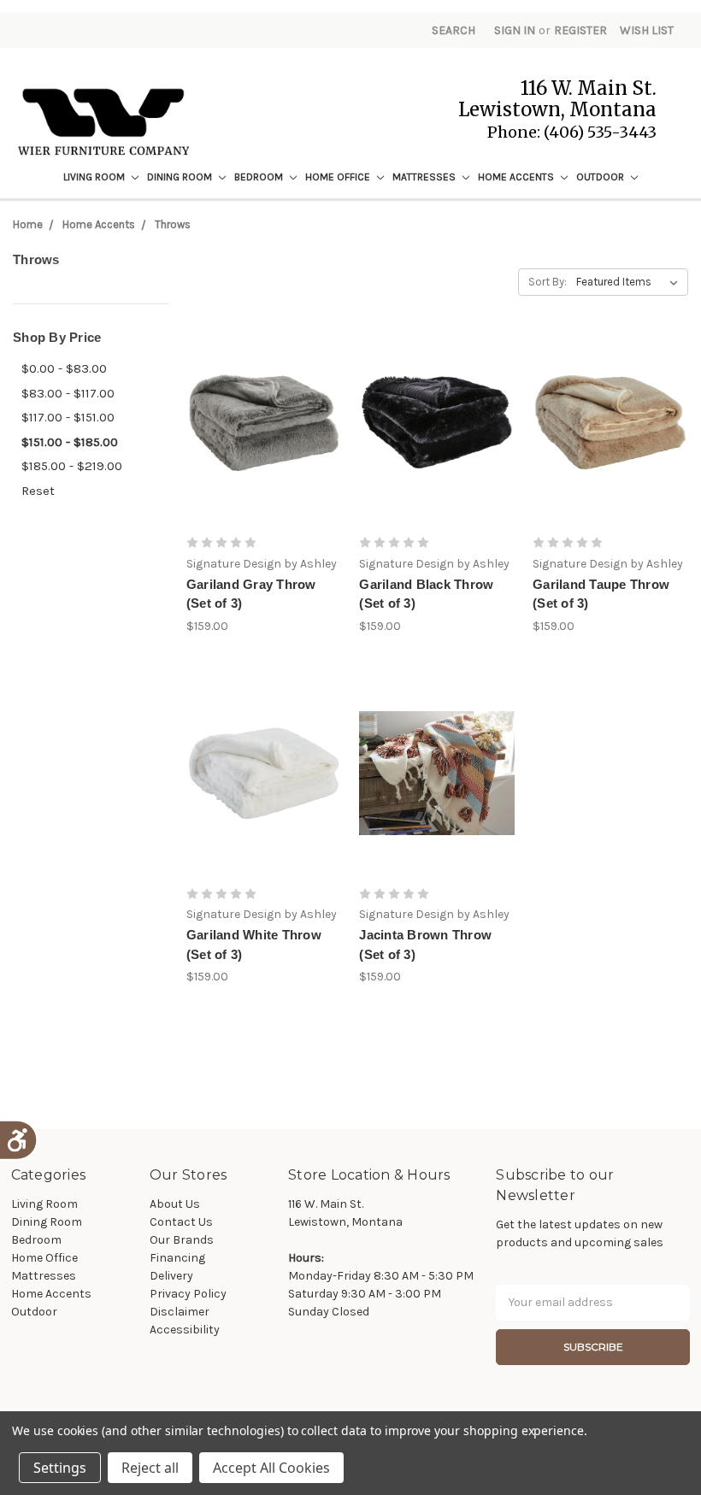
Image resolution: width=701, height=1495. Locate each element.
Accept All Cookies (271, 1467)
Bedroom (260, 177)
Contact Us (181, 1222)
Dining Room (181, 177)
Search (453, 30)
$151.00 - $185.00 (69, 442)
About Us (175, 1204)
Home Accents (517, 177)
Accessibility (185, 1329)
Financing (177, 1258)
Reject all (150, 1467)
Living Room (95, 177)
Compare (258, 437)
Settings (59, 1467)
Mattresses (425, 177)
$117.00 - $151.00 (68, 417)
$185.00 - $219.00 (71, 466)
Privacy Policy (188, 1293)
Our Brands (182, 1240)
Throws (173, 224)
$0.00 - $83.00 (64, 368)
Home (28, 224)
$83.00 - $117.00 (68, 393)
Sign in (514, 30)
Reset (38, 490)
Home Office (339, 177)
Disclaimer (179, 1311)
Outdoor (601, 177)
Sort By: (547, 281)
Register (580, 30)
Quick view (264, 407)
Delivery (171, 1275)
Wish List (647, 30)
